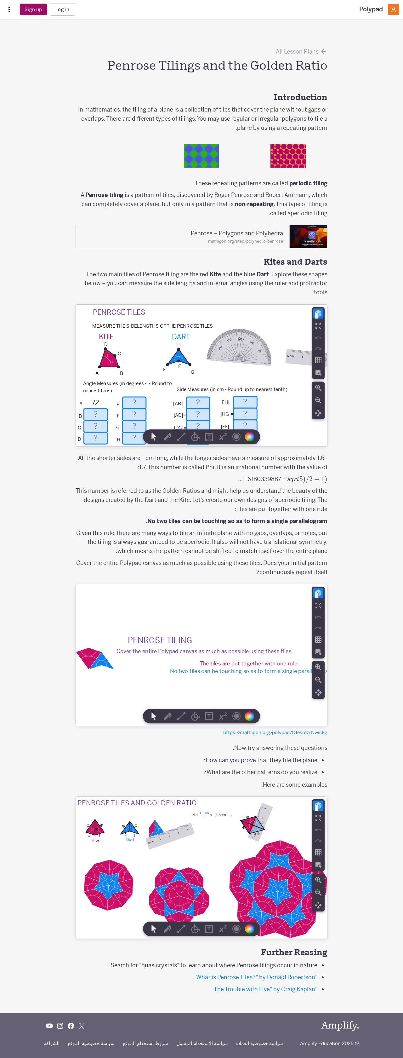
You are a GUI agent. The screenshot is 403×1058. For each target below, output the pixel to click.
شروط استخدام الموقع (145, 1043)
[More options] (9, 9)
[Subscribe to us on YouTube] (49, 1026)
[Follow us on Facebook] (70, 1026)
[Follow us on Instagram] (60, 1026)
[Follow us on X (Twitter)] (81, 1026)
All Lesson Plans (298, 51)
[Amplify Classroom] (393, 9)
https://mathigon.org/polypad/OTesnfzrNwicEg (275, 732)
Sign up (33, 9)
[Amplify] (340, 1026)
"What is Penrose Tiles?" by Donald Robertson (256, 977)
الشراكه (52, 1043)
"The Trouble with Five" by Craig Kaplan (265, 989)
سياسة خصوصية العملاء (259, 1043)
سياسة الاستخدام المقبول (202, 1043)
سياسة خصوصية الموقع (91, 1043)
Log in (62, 9)
